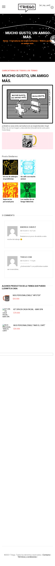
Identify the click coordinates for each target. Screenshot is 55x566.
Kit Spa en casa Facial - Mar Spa (28, 309)
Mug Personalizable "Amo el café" (29, 325)
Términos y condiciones (27, 557)
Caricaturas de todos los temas (24, 41)
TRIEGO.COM (26, 257)
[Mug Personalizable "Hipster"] (6, 298)
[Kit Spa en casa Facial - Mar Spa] (7, 313)
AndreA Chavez (28, 227)
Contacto (46, 555)
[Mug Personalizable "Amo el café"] (7, 328)
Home (5, 41)
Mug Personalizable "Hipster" (27, 295)
